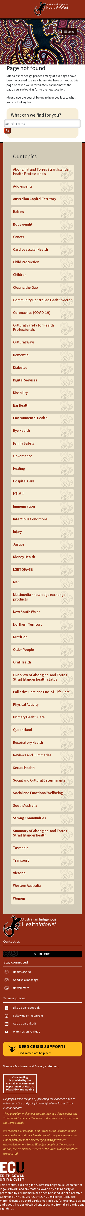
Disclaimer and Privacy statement (37, 1066)
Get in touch (42, 954)
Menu (71, 32)
